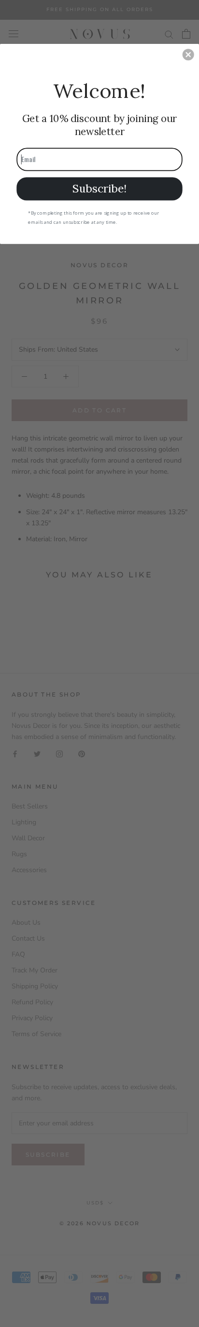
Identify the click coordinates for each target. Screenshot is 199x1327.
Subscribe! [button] (99, 188)
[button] (188, 54)
